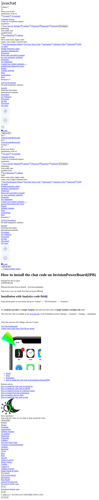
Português (16, 138)
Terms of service (7, 460)
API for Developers (8, 475)
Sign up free (6, 133)
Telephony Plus (59, 44)
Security (4, 458)
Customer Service (7, 19)
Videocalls (71, 44)
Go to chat (5, 420)
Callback (19, 35)
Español (9, 138)
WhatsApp (35, 26)
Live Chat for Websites (11, 26)
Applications (6, 75)
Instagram (45, 26)
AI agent (6, 16)
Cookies (4, 464)
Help (3, 73)
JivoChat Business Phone (12, 44)
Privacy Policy (6, 462)
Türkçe (3, 138)
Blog (3, 77)
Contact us (5, 466)
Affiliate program (7, 71)
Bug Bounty (5, 480)
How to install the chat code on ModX (15, 388)
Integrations (46, 44)
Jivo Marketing (8, 35)
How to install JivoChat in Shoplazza (15, 393)
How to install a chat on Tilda (12, 395)
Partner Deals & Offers (9, 471)
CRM (79, 44)
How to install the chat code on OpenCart (17, 386)
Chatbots (25, 26)
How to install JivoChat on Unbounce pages (18, 391)
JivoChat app (34, 314)
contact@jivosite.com (9, 482)
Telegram (54, 26)
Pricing (3, 68)
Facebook (4, 427)
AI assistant (15, 16)
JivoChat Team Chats (32, 44)
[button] (49, 7)
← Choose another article (10, 269)
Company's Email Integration (12, 445)
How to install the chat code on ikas (14, 397)
